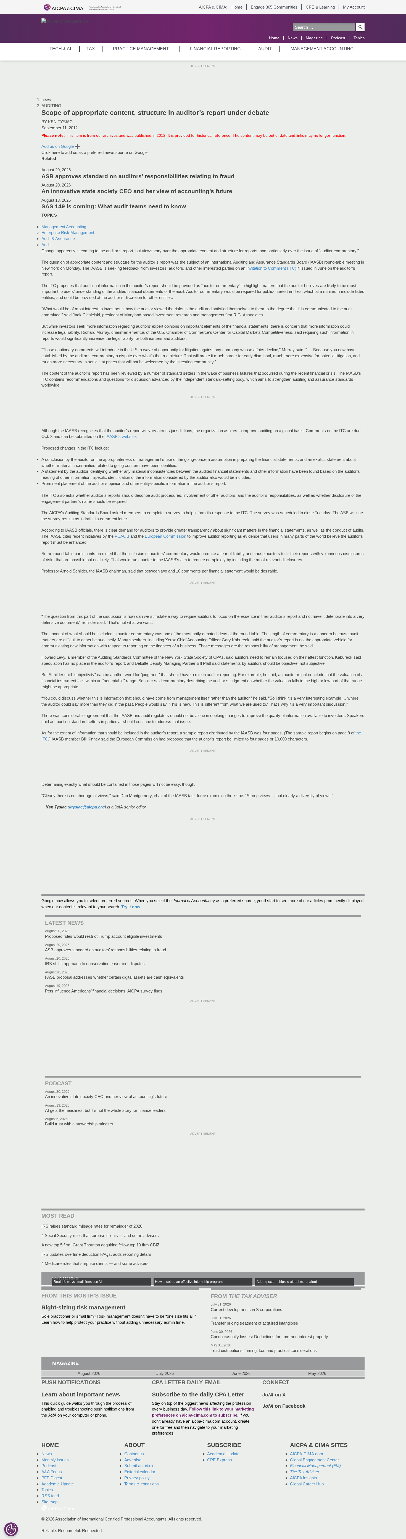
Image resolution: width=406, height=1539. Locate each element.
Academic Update (57, 1484)
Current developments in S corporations (246, 1309)
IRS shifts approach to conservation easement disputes (95, 963)
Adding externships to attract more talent (287, 1282)
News (292, 38)
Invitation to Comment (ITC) (271, 268)
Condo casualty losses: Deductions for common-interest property (269, 1336)
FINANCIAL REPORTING (215, 48)
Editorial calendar (139, 1471)
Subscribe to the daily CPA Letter (198, 1394)
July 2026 (165, 1373)
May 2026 (317, 1373)
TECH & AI (60, 48)
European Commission (165, 536)
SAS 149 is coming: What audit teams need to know (113, 206)
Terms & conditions (141, 1484)
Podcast (338, 38)
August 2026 (89, 1373)
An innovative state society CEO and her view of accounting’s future (136, 191)
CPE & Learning (320, 7)
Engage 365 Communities (274, 7)
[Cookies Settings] (11, 1529)
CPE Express (219, 1459)
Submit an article (139, 1465)
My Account (354, 7)
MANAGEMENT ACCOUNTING (322, 48)
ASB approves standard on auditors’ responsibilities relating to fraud (137, 176)
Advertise (132, 1459)
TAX (90, 48)
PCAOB (122, 536)
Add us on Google (60, 146)
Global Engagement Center (314, 1459)
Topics (359, 38)
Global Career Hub (307, 1484)
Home (236, 7)
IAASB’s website (121, 436)
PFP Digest (51, 1477)
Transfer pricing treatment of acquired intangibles (254, 1323)
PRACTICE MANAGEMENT (141, 48)
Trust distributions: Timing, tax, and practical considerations (264, 1350)
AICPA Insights (303, 1477)
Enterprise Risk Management (67, 232)
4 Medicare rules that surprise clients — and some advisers (95, 1263)
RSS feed (50, 1495)
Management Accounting (63, 226)
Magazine (314, 38)
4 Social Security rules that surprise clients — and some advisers (100, 1235)
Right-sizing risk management (83, 1307)
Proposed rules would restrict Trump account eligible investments (103, 936)
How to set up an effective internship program (189, 1282)
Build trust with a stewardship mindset (79, 1124)
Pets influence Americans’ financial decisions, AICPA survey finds (103, 991)
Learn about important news (80, 1394)
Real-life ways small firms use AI (78, 1282)
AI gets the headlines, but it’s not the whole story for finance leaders (105, 1110)
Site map (49, 1501)
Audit (46, 244)
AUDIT (265, 48)
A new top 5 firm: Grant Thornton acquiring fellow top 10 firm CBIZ (100, 1245)
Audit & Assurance (58, 238)
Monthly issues (55, 1459)
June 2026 (241, 1373)
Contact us (134, 1453)
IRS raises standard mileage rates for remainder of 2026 (91, 1226)
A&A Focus (51, 1471)
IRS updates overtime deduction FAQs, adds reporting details (96, 1254)
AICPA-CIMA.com (306, 1453)
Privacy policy (137, 1477)
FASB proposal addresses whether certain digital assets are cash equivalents (114, 977)
